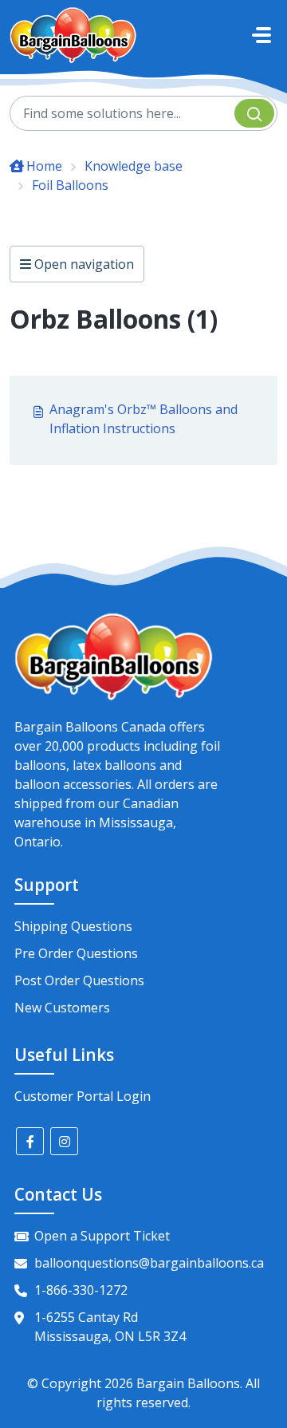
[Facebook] (30, 1141)
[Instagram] (64, 1141)
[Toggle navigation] (261, 35)
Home (44, 166)
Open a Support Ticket (102, 1236)
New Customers (62, 1007)
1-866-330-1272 (81, 1290)
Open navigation (82, 264)
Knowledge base (134, 166)
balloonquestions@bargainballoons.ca (149, 1263)
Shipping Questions (73, 926)
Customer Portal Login (82, 1096)
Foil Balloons (70, 185)
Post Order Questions (79, 980)
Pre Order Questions (76, 953)
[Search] (254, 113)
